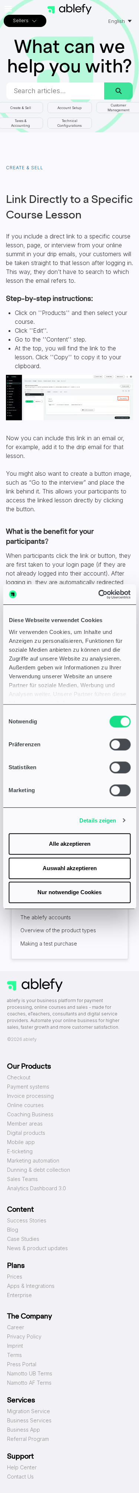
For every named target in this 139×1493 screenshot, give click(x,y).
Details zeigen (97, 820)
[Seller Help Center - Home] (69, 9)
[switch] (119, 744)
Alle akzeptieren (69, 844)
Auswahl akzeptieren (70, 868)
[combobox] (55, 90)
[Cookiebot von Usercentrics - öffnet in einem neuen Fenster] (98, 594)
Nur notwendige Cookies (69, 892)
